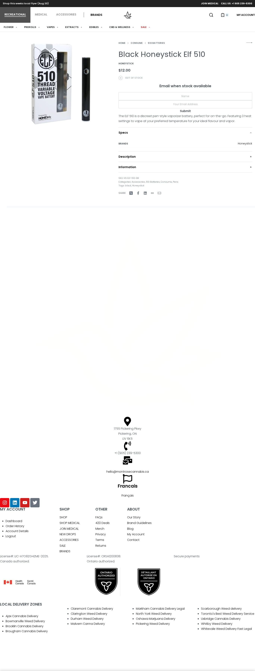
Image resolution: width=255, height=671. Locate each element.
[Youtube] (24, 502)
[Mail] (159, 193)
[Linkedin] (14, 502)
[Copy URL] (152, 193)
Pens (175, 181)
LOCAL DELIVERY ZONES (21, 604)
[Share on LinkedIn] (145, 193)
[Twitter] (35, 502)
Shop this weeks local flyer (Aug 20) (26, 3)
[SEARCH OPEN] (211, 15)
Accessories (138, 181)
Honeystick (245, 143)
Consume (137, 43)
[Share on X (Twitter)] (131, 193)
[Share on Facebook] (138, 193)
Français (128, 495)
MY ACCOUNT (12, 509)
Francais (128, 486)
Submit (185, 111)
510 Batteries (156, 43)
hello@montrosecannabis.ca (127, 472)
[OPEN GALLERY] (62, 84)
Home (122, 43)
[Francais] (127, 478)
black (128, 185)
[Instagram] (4, 502)
